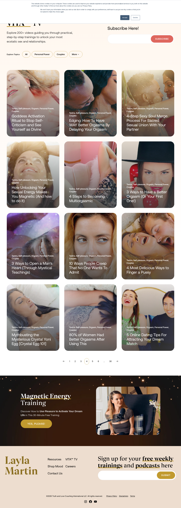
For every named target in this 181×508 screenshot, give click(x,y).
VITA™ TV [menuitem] (71, 459)
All (26, 54)
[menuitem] (85, 501)
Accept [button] (124, 17)
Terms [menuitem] (132, 496)
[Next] (116, 361)
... (104, 361)
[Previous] (64, 361)
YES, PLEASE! (36, 423)
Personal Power (42, 54)
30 (110, 361)
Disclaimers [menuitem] (123, 496)
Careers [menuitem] (70, 466)
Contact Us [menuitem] (55, 473)
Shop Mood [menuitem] (55, 466)
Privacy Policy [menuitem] (111, 496)
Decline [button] (135, 17)
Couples (61, 54)
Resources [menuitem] (54, 459)
